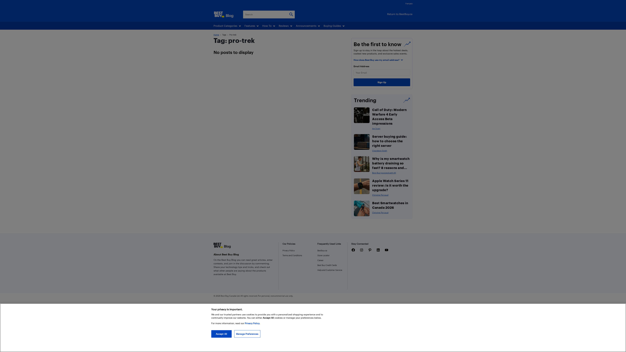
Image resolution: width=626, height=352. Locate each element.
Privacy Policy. (252, 323)
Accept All (221, 333)
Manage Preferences (247, 333)
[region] (313, 327)
